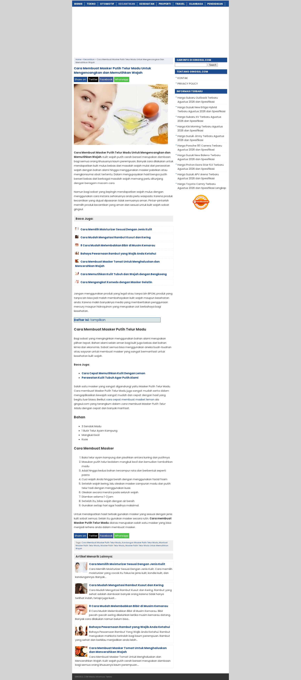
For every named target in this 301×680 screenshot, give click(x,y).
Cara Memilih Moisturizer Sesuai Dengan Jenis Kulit (127, 564)
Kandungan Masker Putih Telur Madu (140, 542)
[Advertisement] (150, 31)
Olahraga (196, 4)
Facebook (106, 79)
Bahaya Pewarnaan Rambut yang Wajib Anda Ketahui (129, 627)
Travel (180, 4)
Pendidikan (215, 4)
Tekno (91, 4)
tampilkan (98, 320)
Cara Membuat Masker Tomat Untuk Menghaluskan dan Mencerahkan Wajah (128, 650)
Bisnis (78, 4)
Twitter (93, 79)
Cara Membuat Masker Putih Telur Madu (101, 542)
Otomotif (107, 4)
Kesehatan (146, 4)
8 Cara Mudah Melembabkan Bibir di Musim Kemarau (128, 606)
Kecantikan (126, 4)
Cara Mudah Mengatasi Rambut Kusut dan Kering (126, 585)
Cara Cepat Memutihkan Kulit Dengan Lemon (113, 373)
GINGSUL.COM (81, 676)
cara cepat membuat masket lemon (130, 399)
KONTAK (182, 78)
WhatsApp (121, 79)
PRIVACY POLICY (187, 83)
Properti (165, 4)
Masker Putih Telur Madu (113, 545)
